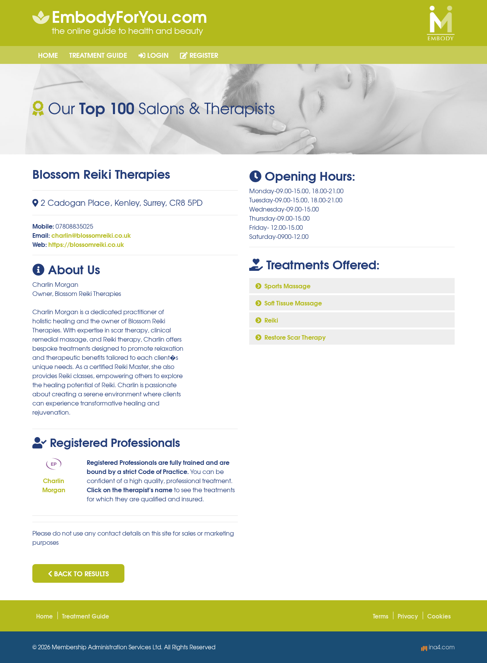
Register (203, 54)
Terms (380, 615)
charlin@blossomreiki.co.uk (91, 235)
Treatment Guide (98, 54)
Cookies (439, 615)
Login (157, 54)
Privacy (408, 615)
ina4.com (441, 647)
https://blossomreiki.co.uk (86, 244)
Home (48, 54)
